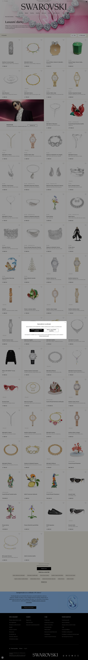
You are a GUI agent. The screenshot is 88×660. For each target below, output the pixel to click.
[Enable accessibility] (2, 657)
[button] (65, 322)
